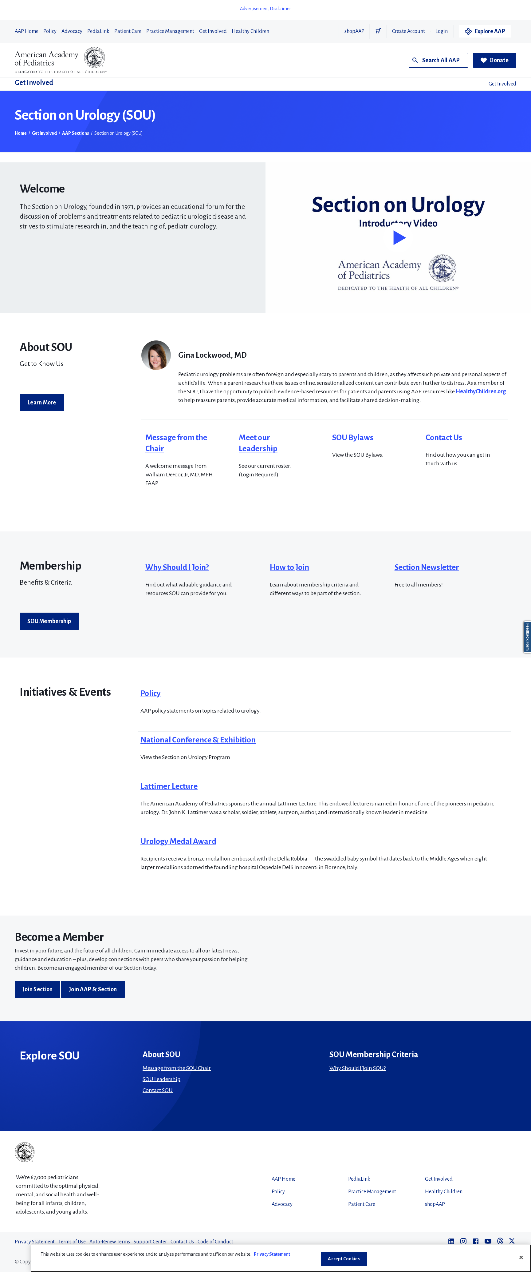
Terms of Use (72, 1242)
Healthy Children (250, 31)
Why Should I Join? (177, 567)
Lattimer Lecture (169, 786)
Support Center (150, 1242)
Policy (50, 31)
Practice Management (170, 31)
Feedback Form (527, 637)
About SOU (161, 1054)
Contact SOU (158, 1090)
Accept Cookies (344, 1258)
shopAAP (354, 31)
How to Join (289, 567)
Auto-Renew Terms (109, 1242)
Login (441, 31)
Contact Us (444, 437)
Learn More (41, 402)
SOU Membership (49, 621)
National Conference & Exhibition (198, 740)
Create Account (408, 31)
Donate (499, 60)
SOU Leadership (161, 1079)
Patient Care (127, 31)
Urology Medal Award (178, 841)
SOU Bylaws (352, 437)
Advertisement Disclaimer (265, 8)
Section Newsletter (427, 567)
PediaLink (98, 31)
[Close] (521, 1257)
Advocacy (71, 31)
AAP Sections (75, 133)
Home (21, 133)
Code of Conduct (215, 1242)
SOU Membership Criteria (373, 1054)
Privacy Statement (35, 1242)
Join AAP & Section (93, 989)
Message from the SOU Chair (177, 1068)
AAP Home (26, 31)
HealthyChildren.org (481, 391)
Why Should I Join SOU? (357, 1068)
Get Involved (213, 31)
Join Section (37, 989)
